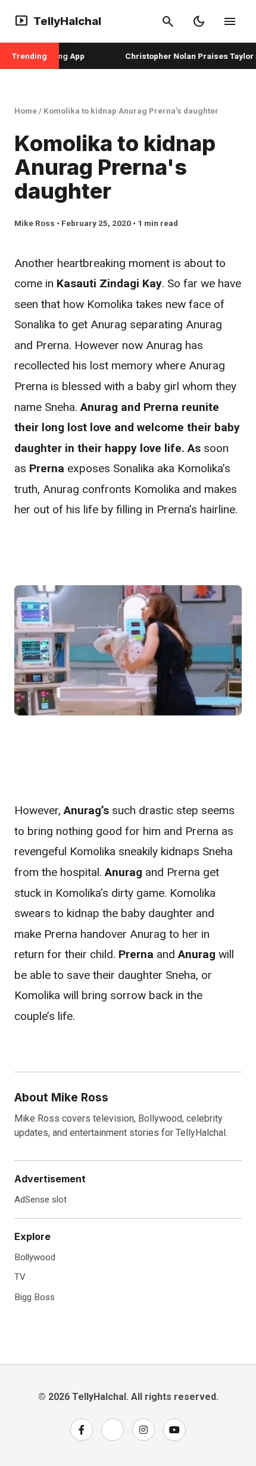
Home (25, 110)
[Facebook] (81, 1429)
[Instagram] (143, 1429)
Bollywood (34, 1257)
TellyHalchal (57, 21)
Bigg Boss (34, 1297)
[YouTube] (174, 1429)
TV (20, 1277)
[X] (112, 1429)
